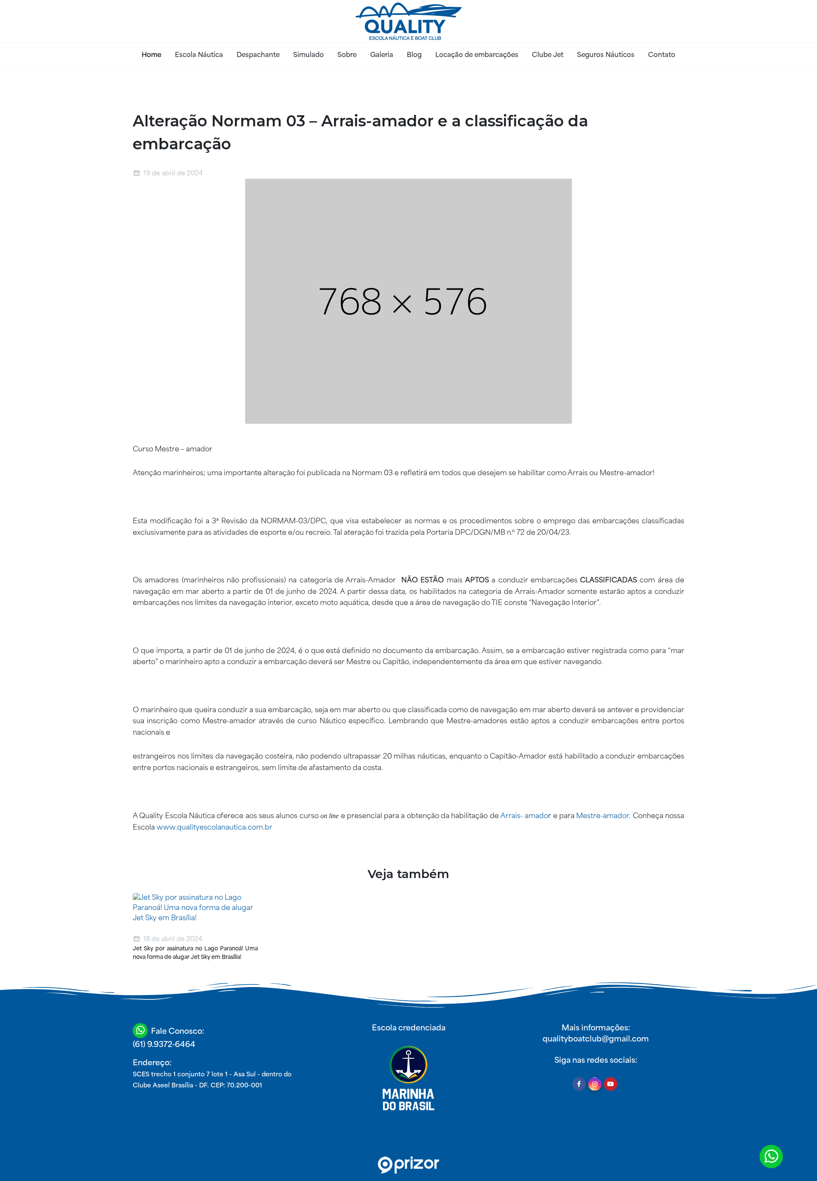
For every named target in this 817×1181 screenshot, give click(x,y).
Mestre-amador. (603, 816)
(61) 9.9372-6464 (164, 1045)
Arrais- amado (524, 816)
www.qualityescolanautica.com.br (214, 827)
